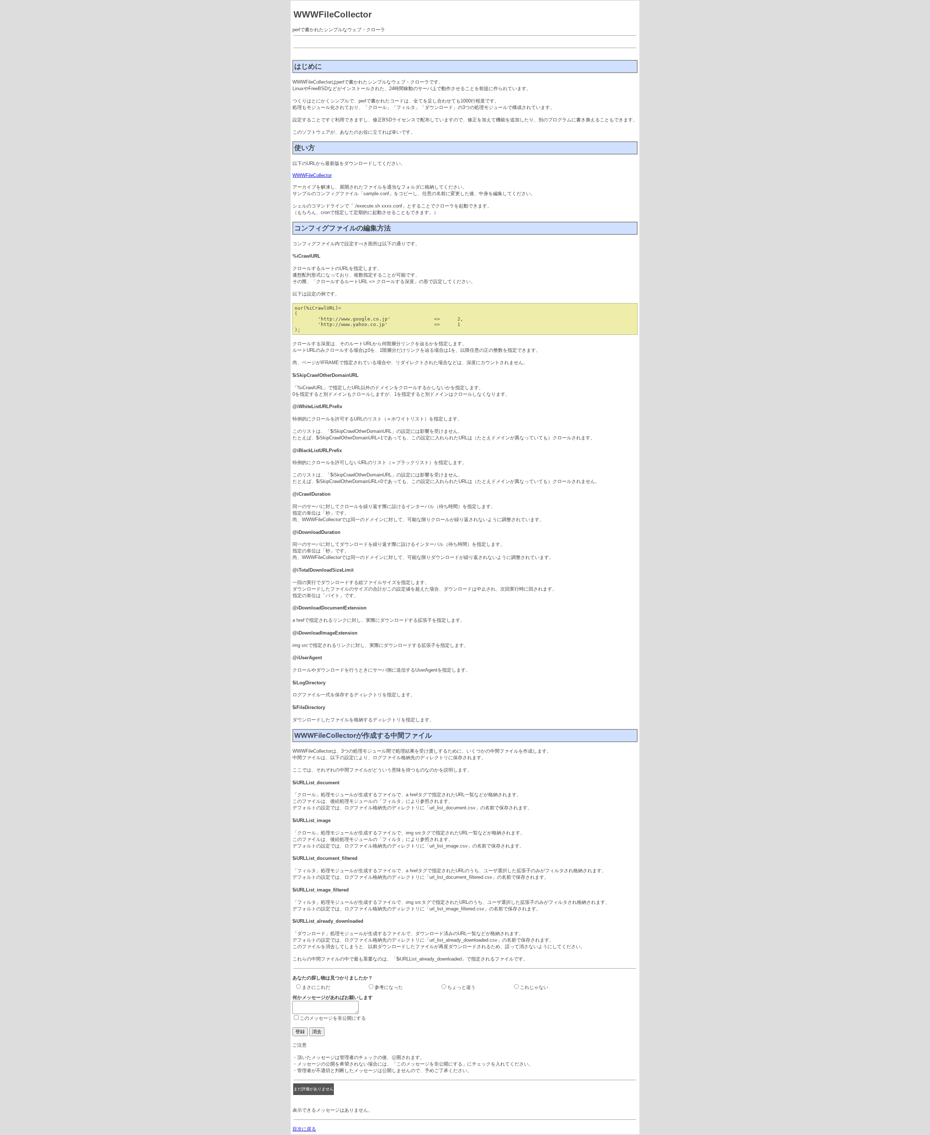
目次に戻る (304, 1129)
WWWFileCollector (312, 175)
